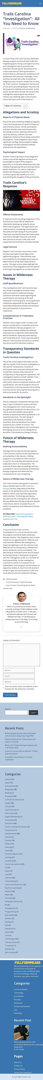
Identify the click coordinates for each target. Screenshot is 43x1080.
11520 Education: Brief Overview (19, 582)
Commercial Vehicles (13, 799)
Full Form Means (11, 854)
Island (7, 871)
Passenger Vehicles (12, 901)
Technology (9, 939)
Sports (7, 932)
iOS (6, 867)
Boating (8, 793)
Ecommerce (9, 820)
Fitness (7, 844)
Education (9, 823)
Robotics (8, 918)
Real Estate (9, 915)
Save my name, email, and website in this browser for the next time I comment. (21, 687)
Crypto (7, 803)
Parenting (9, 898)
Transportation (11, 942)
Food (7, 850)
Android (8, 779)
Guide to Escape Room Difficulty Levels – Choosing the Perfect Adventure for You (18, 516)
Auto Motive (10, 786)
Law (6, 874)
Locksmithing (10, 881)
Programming (10, 911)
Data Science (10, 813)
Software (8, 928)
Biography (9, 789)
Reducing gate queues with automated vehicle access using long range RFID (28, 1044)
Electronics (9, 830)
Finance (8, 840)
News (7, 894)
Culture (8, 806)
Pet (6, 905)
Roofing (8, 922)
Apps (7, 782)
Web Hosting (10, 952)
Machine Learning (12, 888)
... (21, 626)
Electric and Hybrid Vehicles (16, 827)
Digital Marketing (12, 816)
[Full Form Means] (12, 3)
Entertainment (11, 579)
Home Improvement (13, 864)
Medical (8, 891)
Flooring (8, 847)
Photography (10, 908)
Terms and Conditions (23, 1072)
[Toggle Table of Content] (24, 106)
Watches (8, 949)
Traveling (8, 945)
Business (8, 796)
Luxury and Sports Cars (14, 884)
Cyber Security (10, 810)
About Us (17, 1062)
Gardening (9, 861)
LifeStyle (8, 878)
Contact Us (18, 1066)
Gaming (8, 857)
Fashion (8, 837)
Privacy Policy (19, 1069)
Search (7, 709)
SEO (6, 925)
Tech (7, 935)
